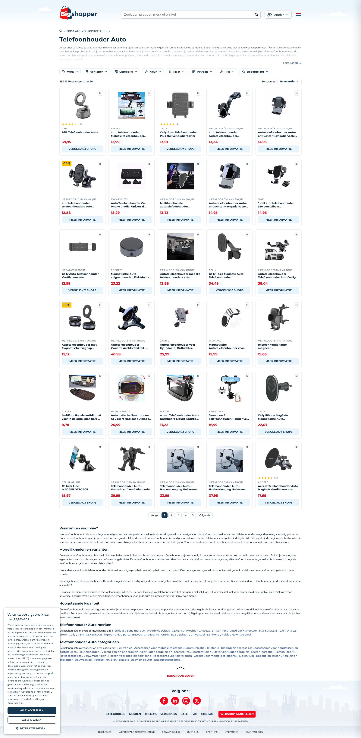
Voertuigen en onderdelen (120, 652)
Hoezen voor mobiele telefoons (129, 655)
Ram (80, 634)
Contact (208, 714)
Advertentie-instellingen (35, 691)
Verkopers (168, 714)
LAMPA (284, 630)
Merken (135, 714)
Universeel (197, 634)
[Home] (62, 31)
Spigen (183, 634)
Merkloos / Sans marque (128, 630)
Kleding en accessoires (236, 648)
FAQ (194, 714)
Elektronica (124, 648)
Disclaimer (104, 732)
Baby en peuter (141, 659)
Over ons (193, 732)
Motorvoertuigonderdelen (231, 652)
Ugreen (109, 634)
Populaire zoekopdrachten (87, 31)
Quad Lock (237, 630)
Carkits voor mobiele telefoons (215, 655)
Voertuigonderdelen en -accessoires (165, 652)
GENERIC (178, 630)
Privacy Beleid (171, 732)
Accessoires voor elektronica (172, 655)
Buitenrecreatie (262, 652)
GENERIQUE (94, 634)
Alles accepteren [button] (31, 710)
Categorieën (115, 714)
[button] (299, 14)
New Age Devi (241, 634)
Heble (225, 634)
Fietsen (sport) (285, 652)
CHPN (165, 634)
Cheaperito (151, 634)
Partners (212, 732)
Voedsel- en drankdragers (111, 659)
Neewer (251, 630)
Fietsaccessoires (70, 655)
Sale (184, 714)
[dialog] (32, 671)
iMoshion (192, 630)
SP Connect (220, 630)
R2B (174, 634)
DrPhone (213, 634)
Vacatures (231, 732)
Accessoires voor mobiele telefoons (158, 648)
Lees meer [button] (290, 63)
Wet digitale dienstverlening (137, 732)
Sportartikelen (201, 652)
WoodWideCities (158, 630)
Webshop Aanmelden (237, 714)
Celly (72, 634)
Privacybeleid (16, 703)
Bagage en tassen (268, 655)
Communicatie (194, 648)
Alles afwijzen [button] (32, 719)
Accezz (205, 630)
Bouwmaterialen (94, 655)
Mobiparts (123, 634)
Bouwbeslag (83, 659)
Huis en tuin (246, 655)
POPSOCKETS (268, 630)
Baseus (137, 634)
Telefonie (213, 648)
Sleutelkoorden (89, 652)
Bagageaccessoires (167, 659)
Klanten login (254, 732)
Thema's (151, 714)
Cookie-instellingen (32, 699)
